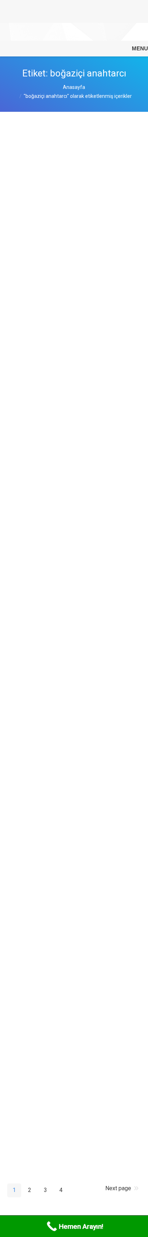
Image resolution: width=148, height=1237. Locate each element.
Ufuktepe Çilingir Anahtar (55, 957)
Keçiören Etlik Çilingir (50, 235)
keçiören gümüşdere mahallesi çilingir (64, 403)
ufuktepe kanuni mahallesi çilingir (68, 691)
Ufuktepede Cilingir (46, 1061)
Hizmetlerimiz (69, 281)
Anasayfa (74, 87)
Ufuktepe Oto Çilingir (49, 824)
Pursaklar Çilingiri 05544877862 (66, 140)
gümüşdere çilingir (45, 502)
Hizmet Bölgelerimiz (75, 214)
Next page (118, 1188)
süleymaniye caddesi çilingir (60, 302)
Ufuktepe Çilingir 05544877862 (65, 597)
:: (109, 214)
